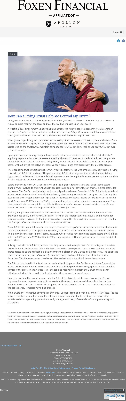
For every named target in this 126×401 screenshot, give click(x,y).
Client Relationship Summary (57, 368)
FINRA (48, 372)
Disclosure (90, 368)
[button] (118, 32)
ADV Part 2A (36, 368)
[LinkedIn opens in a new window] (118, 42)
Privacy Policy (78, 368)
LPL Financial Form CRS (10, 345)
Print (12, 54)
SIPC (54, 372)
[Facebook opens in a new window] (123, 42)
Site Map (4, 390)
